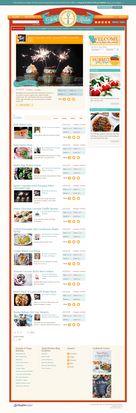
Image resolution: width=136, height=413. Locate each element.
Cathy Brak (47, 234)
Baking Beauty (20, 354)
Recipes (30, 17)
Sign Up (115, 22)
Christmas (29, 28)
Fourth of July (51, 28)
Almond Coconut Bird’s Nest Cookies (33, 271)
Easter (44, 28)
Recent (56, 118)
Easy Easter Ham (23, 145)
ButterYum (19, 359)
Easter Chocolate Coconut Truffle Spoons (36, 209)
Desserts (54, 191)
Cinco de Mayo (37, 28)
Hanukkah (66, 28)
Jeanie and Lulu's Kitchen (24, 371)
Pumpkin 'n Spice (21, 380)
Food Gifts (94, 70)
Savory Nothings (49, 274)
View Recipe (24, 105)
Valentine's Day (89, 28)
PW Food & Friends (50, 211)
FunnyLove (19, 365)
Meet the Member (47, 362)
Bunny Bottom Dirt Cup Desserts (31, 312)
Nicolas (31, 42)
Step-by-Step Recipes (48, 365)
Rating (64, 118)
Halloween (59, 28)
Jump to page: (19, 336)
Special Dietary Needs (49, 236)
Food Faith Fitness (22, 362)
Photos (73, 118)
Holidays (18, 28)
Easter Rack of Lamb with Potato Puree (35, 292)
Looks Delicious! (46, 359)
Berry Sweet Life (21, 356)
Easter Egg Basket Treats (27, 165)
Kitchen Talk (45, 356)
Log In (122, 22)
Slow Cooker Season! (99, 110)
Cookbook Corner (101, 348)
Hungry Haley (20, 368)
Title (81, 118)
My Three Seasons (22, 377)
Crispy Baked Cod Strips (27, 251)
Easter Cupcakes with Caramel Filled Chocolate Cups (53, 38)
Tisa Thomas (48, 127)
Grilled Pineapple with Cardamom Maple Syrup (36, 230)
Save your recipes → (115, 3)
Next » (32, 332)
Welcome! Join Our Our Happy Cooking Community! (104, 40)
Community (106, 17)
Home (15, 17)
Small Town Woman (22, 386)
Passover (72, 28)
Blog (122, 17)
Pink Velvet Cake (23, 125)
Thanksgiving (80, 28)
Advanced (36, 24)
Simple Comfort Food (23, 383)
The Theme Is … (47, 368)
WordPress (119, 407)
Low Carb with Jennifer (23, 374)
